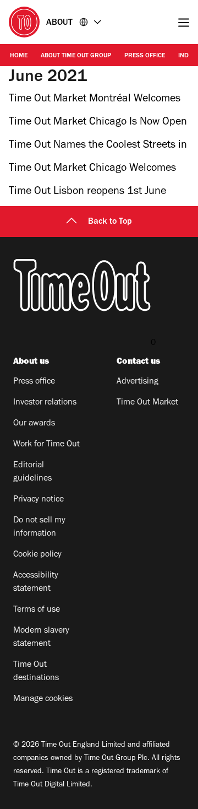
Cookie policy (37, 555)
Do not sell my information (39, 527)
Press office (144, 56)
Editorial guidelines (32, 472)
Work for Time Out (46, 444)
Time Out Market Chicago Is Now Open (98, 122)
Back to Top (110, 222)
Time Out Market (147, 402)
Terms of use (36, 610)
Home (19, 56)
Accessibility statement (35, 582)
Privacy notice (38, 499)
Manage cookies (43, 699)
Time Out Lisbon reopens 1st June (87, 192)
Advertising (137, 381)
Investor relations (44, 402)
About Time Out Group (76, 56)
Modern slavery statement (41, 638)
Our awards (34, 423)
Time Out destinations (36, 672)
